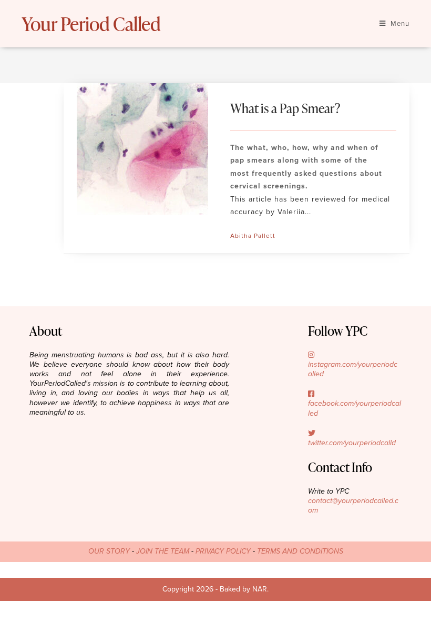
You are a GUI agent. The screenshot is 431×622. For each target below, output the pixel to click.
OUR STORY (109, 551)
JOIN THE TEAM (162, 551)
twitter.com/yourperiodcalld (352, 442)
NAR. (260, 589)
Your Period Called (91, 24)
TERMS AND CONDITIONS (300, 551)
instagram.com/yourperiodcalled (352, 369)
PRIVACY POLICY (223, 551)
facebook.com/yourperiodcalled (354, 408)
